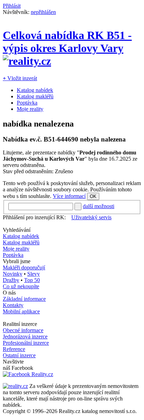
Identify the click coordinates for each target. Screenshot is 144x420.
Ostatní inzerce (19, 355)
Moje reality (30, 109)
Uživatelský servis (91, 217)
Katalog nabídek (35, 90)
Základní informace (24, 299)
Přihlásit (12, 6)
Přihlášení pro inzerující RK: (34, 217)
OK (93, 196)
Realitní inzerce (20, 324)
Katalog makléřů (35, 96)
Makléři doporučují (24, 267)
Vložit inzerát (20, 78)
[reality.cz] (15, 386)
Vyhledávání (16, 230)
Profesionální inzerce (26, 343)
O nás (9, 293)
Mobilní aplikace (21, 311)
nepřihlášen (43, 12)
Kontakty (13, 305)
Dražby (11, 280)
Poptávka (27, 103)
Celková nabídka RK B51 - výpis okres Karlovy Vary (67, 41)
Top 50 (32, 280)
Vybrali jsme (16, 261)
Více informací (69, 196)
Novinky (12, 274)
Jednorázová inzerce (25, 336)
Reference (14, 349)
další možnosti (98, 206)
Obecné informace (23, 330)
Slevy (33, 274)
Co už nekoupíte (21, 286)
